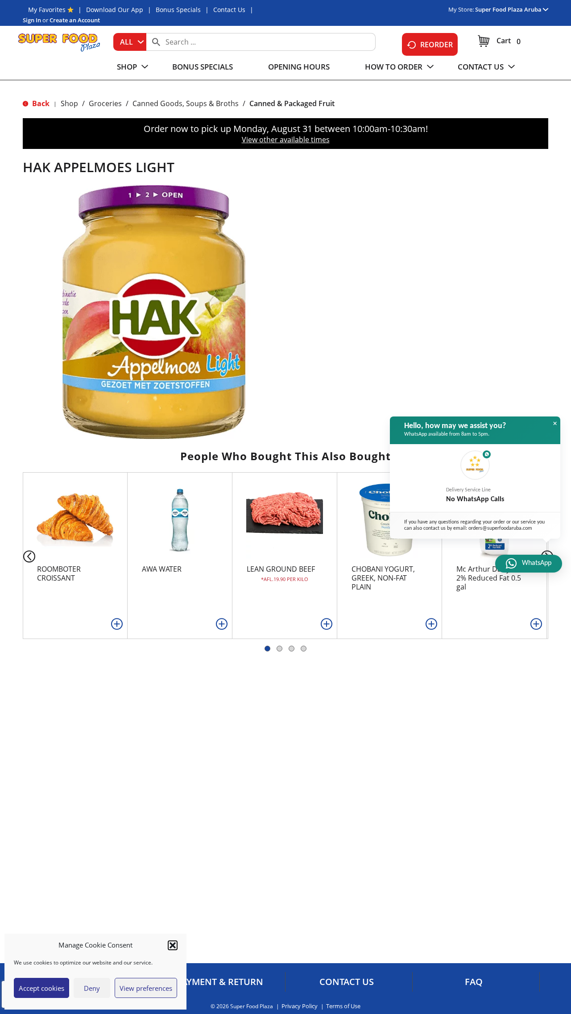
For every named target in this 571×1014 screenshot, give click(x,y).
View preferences (146, 988)
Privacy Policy (299, 1006)
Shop (69, 103)
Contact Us (229, 9)
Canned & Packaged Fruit (292, 103)
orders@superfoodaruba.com (500, 528)
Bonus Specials (178, 9)
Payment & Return (219, 982)
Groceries (105, 103)
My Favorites (47, 9)
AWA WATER (162, 569)
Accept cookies (41, 988)
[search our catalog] (156, 42)
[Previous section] (22, 556)
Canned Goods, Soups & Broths (185, 103)
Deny (92, 988)
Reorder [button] (436, 44)
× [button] (555, 424)
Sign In (32, 20)
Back (40, 103)
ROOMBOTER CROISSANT (59, 573)
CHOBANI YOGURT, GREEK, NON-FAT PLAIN (383, 578)
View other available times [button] (286, 139)
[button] (172, 945)
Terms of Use (343, 1006)
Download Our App (114, 9)
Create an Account (75, 20)
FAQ (474, 982)
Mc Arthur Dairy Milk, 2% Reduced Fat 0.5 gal (491, 578)
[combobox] (129, 42)
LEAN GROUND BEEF (281, 569)
